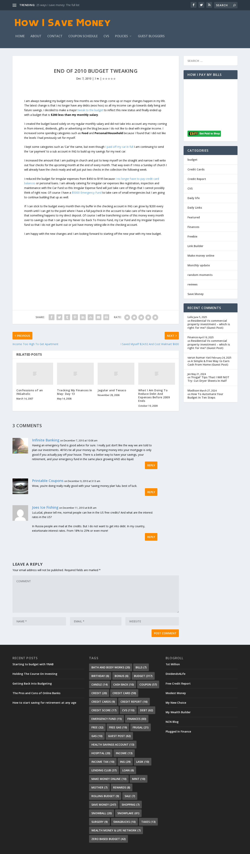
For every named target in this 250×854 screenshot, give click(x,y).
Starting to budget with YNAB (33, 664)
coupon (148, 684)
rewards (121, 787)
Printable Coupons (47, 480)
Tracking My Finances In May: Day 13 (74, 392)
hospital (100, 753)
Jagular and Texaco (112, 390)
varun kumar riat (199, 357)
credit (99, 693)
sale (130, 796)
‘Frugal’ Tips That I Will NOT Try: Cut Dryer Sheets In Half (208, 379)
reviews (192, 284)
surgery (99, 822)
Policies (121, 36)
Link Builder (195, 246)
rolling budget (105, 796)
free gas (118, 727)
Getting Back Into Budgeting (32, 683)
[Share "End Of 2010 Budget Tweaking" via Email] (98, 317)
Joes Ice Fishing (45, 507)
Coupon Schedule (83, 36)
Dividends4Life (175, 674)
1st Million (173, 664)
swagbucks (124, 822)
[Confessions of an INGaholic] (34, 374)
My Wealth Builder (178, 712)
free (97, 727)
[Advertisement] (95, 263)
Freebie (192, 236)
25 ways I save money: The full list (57, 5)
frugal (140, 727)
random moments (200, 275)
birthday (100, 676)
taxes (148, 822)
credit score (103, 710)
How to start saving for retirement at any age (44, 702)
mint (138, 779)
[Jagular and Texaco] (116, 374)
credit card (124, 693)
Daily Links (195, 207)
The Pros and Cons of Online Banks (36, 693)
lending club (104, 770)
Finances (193, 227)
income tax (102, 762)
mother (99, 787)
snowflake (128, 813)
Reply (151, 465)
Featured (194, 217)
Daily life (194, 198)
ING (125, 762)
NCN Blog (172, 722)
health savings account (112, 744)
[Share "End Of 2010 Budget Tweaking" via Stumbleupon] (91, 317)
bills (141, 667)
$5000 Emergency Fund (87, 192)
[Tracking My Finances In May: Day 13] (75, 374)
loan (128, 770)
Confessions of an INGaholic (29, 392)
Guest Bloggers (151, 36)
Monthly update (199, 265)
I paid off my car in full (119, 147)
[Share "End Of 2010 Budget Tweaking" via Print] (106, 317)
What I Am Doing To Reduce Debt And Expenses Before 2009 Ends (154, 395)
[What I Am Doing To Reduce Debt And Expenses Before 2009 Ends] (156, 374)
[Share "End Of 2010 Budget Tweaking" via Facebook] (51, 317)
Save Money (196, 294)
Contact (54, 36)
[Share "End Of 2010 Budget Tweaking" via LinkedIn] (83, 317)
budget (192, 159)
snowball (101, 813)
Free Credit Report (178, 683)
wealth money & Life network (116, 830)
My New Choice (176, 702)
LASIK (142, 762)
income (124, 753)
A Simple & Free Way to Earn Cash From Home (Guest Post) (208, 362)
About (35, 36)
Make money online (201, 255)
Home (20, 36)
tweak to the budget (90, 110)
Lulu (190, 317)
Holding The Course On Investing (34, 674)
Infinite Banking (45, 440)
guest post (119, 736)
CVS (106, 36)
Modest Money (176, 693)
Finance (193, 337)
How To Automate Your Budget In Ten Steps (205, 395)
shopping (130, 804)
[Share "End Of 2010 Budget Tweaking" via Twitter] (59, 317)
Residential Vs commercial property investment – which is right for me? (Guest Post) (209, 324)
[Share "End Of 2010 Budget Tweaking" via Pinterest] (75, 317)
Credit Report (197, 179)
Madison (193, 390)
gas (96, 736)
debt (146, 710)
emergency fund (106, 719)
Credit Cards (196, 169)
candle (99, 684)
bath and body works (110, 667)
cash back (123, 684)
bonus (121, 676)
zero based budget (108, 839)
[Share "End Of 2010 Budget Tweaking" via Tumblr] (67, 317)
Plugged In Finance (178, 731)
